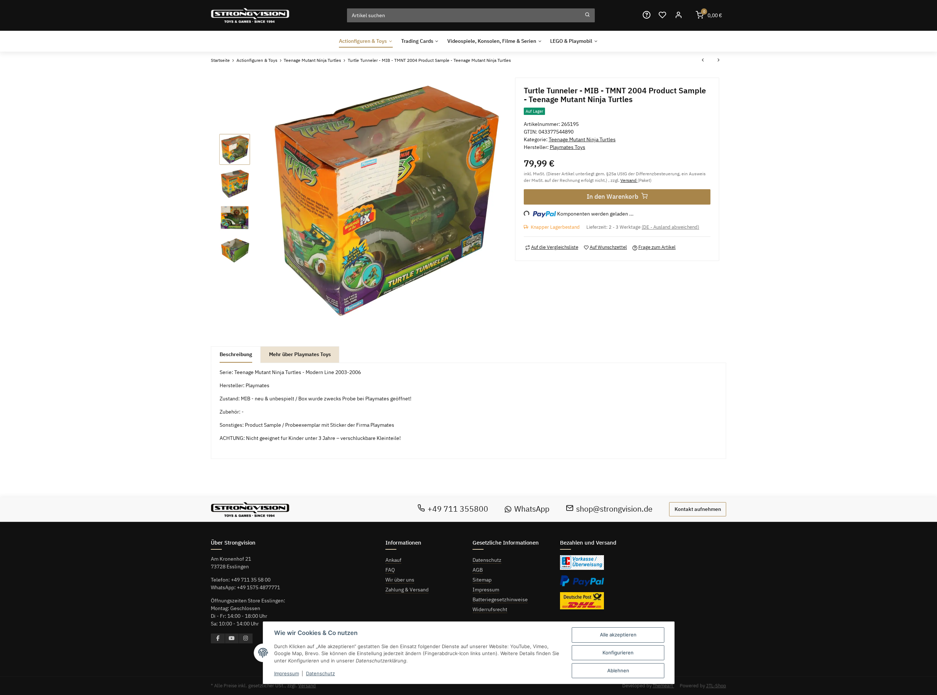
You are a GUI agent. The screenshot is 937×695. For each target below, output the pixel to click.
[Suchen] (587, 15)
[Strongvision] (250, 15)
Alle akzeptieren (618, 635)
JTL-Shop (716, 686)
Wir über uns (399, 579)
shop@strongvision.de (614, 509)
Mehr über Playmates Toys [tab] (300, 354)
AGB (478, 570)
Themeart (663, 686)
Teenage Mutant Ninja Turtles (582, 139)
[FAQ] (646, 15)
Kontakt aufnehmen (698, 509)
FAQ (390, 570)
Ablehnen (618, 670)
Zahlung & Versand (407, 589)
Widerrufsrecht (490, 609)
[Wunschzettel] (662, 15)
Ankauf (393, 560)
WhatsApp (531, 509)
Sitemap (482, 579)
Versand (629, 180)
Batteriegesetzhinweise (500, 599)
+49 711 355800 (458, 509)
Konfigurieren (618, 652)
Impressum (486, 589)
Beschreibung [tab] (236, 354)
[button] (678, 15)
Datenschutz (487, 560)
